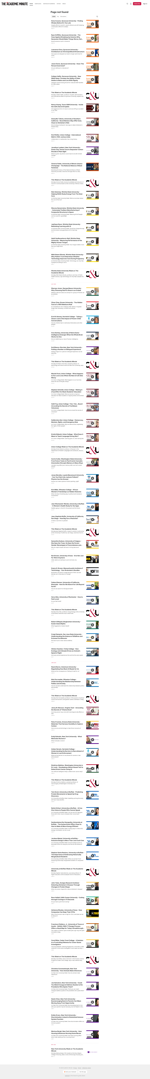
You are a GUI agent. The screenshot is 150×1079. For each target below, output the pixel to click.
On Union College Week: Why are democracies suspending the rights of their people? (67, 425)
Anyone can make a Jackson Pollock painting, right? (65, 481)
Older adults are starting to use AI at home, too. (64, 560)
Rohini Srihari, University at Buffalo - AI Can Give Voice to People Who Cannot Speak (66, 809)
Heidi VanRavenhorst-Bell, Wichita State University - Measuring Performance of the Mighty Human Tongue (66, 240)
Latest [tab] (53, 16)
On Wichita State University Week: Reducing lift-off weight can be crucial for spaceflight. (66, 215)
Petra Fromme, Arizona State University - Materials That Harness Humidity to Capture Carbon (67, 724)
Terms (79, 1068)
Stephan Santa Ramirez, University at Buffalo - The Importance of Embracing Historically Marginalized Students (67, 855)
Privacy (75, 1068)
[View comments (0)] (63, 30)
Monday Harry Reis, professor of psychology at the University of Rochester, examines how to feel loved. (67, 612)
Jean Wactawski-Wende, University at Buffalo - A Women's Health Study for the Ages (67, 505)
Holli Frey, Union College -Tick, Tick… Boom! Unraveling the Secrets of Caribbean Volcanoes (67, 406)
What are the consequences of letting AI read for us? (65, 671)
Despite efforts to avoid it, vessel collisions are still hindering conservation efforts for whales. (67, 25)
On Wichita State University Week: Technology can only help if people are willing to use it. (67, 261)
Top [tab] (58, 16)
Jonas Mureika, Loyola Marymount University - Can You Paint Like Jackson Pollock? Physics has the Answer (67, 477)
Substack (67, 1075)
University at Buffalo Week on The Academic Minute (67, 870)
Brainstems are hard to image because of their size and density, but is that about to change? (66, 573)
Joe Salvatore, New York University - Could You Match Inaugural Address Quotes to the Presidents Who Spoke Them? (67, 985)
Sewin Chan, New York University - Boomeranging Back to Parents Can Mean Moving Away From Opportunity (66, 1001)
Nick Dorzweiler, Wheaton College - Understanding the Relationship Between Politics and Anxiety (66, 681)
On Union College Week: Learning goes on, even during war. (67, 438)
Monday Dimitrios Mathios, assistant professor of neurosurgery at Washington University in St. (64, 782)
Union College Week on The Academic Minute (67, 447)
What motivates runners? (58, 740)
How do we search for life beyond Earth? (62, 588)
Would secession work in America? (60, 41)
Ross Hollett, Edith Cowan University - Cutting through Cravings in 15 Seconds (67, 898)
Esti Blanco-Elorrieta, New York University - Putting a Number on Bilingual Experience (66, 348)
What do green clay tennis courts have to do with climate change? (66, 154)
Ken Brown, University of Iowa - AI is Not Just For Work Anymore (67, 557)
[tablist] (59, 16)
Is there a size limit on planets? (59, 520)
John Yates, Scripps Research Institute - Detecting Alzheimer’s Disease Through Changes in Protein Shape (65, 885)
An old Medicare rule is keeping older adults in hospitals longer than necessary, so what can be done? (66, 307)
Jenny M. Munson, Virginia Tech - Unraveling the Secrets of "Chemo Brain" (67, 709)
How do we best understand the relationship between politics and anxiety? (67, 686)
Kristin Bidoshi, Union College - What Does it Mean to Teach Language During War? (67, 435)
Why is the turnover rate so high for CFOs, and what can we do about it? (67, 915)
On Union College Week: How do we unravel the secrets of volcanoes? (67, 410)
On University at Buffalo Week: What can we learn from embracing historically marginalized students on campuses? (67, 859)
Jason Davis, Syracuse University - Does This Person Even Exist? (67, 65)
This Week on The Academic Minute (64, 92)
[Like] (52, 30)
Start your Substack (71, 1072)
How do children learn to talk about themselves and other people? (66, 323)
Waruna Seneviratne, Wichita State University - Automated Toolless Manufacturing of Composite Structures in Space (67, 210)
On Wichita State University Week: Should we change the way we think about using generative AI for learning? (67, 229)
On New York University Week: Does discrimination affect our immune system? (67, 1022)
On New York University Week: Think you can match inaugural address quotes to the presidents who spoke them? (67, 989)
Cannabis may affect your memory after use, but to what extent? (66, 465)
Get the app (83, 1072)
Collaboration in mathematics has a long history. (64, 139)
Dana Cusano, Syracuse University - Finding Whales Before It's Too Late (67, 22)
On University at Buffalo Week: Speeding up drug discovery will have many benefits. (67, 799)
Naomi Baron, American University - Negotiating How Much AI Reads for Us (65, 668)
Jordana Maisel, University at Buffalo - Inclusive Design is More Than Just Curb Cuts (67, 839)
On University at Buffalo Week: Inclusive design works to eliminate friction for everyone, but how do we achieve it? (66, 843)
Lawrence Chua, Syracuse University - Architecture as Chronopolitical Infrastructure (67, 51)
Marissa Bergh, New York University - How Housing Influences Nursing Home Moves (66, 1032)
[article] (75, 25)
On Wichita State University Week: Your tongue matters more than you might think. (67, 245)
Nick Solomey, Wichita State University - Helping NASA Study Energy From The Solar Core (67, 194)
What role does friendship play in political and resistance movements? (66, 494)
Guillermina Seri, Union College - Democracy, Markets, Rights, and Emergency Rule (67, 421)
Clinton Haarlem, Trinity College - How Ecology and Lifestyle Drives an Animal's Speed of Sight (65, 651)
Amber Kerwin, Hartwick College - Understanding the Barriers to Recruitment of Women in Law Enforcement (67, 751)
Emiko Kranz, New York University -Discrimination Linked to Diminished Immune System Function (67, 1017)
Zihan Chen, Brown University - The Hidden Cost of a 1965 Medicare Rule (66, 303)
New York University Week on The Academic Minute (67, 1050)
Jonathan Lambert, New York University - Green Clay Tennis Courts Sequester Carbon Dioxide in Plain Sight (67, 149)
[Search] (127, 3)
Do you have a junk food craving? (60, 901)
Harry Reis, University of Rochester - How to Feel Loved (67, 598)
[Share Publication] (130, 3)
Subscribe (137, 3)
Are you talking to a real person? (60, 68)
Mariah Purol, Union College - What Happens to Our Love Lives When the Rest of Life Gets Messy (67, 376)
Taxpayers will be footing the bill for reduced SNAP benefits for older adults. (67, 83)
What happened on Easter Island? (60, 626)
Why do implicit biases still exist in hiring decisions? (65, 547)
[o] (92, 24)
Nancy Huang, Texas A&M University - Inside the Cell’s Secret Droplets (67, 106)
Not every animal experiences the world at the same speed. (67, 655)
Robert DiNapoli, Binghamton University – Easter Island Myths (66, 623)
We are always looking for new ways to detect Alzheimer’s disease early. (66, 125)
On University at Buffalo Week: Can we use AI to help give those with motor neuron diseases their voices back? (66, 813)
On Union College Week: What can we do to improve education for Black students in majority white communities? (67, 394)
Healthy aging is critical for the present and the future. (65, 508)
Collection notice (86, 1068)
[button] (31, 4)
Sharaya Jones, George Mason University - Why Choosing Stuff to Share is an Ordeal (66, 289)
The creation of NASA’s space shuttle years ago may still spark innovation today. (67, 931)
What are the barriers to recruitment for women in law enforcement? (65, 756)
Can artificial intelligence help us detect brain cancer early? (67, 771)
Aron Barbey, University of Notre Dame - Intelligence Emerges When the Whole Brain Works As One (67, 335)
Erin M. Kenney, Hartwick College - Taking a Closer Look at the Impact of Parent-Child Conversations (66, 319)
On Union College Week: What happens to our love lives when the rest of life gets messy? (66, 380)
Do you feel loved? (56, 601)
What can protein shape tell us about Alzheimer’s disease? (66, 889)
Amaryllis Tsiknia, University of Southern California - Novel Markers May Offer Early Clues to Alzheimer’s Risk (66, 121)
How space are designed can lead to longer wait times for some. (66, 54)
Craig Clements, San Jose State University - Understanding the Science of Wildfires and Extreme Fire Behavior (66, 636)
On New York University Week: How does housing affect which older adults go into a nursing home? (66, 1036)
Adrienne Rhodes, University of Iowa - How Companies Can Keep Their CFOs (66, 911)
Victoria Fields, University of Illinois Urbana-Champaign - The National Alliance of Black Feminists (67, 166)
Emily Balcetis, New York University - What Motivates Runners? (66, 737)
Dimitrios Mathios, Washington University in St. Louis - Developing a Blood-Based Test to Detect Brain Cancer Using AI (67, 767)
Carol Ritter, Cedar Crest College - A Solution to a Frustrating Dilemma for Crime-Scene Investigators (67, 942)
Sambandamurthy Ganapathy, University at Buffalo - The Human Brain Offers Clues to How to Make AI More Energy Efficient (66, 824)
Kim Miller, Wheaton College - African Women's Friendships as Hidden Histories (66, 491)
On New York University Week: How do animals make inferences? (65, 973)
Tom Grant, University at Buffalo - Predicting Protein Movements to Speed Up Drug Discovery (67, 794)
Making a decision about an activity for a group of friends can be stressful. (67, 293)
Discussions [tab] (63, 16)
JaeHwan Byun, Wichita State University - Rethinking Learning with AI (66, 225)
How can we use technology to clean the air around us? (66, 728)
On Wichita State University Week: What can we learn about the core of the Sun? (67, 199)
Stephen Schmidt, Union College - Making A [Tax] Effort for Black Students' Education (66, 391)
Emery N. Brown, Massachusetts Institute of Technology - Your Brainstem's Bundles (67, 569)
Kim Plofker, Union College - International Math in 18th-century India (66, 136)
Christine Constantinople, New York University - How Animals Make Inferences (66, 970)
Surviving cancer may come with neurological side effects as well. (67, 712)
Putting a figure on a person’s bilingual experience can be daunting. (66, 352)
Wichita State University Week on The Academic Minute (64, 272)
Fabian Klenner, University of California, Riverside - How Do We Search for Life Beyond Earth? (67, 584)
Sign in (145, 3)
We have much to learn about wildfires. (61, 640)
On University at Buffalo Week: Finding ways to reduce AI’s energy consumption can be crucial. (67, 829)
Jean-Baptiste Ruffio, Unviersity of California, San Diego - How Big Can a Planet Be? (67, 517)
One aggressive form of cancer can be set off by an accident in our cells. (67, 109)
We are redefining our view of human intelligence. (64, 339)
